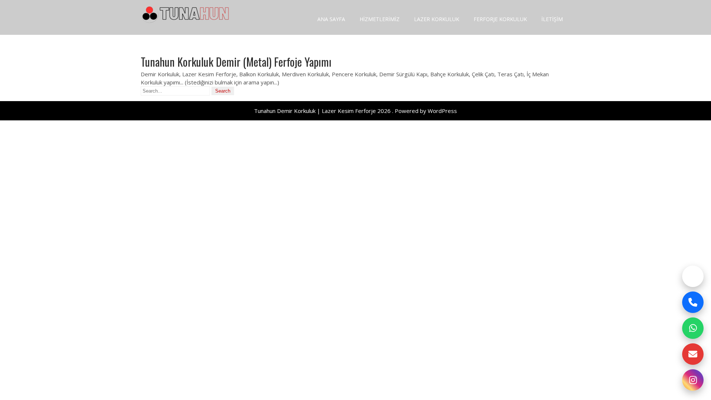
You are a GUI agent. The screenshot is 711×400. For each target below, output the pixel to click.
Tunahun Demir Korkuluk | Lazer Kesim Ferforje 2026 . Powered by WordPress (355, 110)
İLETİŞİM (552, 19)
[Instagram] (693, 380)
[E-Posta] (693, 354)
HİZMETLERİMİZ (380, 19)
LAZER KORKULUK (436, 19)
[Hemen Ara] (693, 302)
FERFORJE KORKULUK (500, 19)
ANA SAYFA (331, 19)
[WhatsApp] (693, 328)
